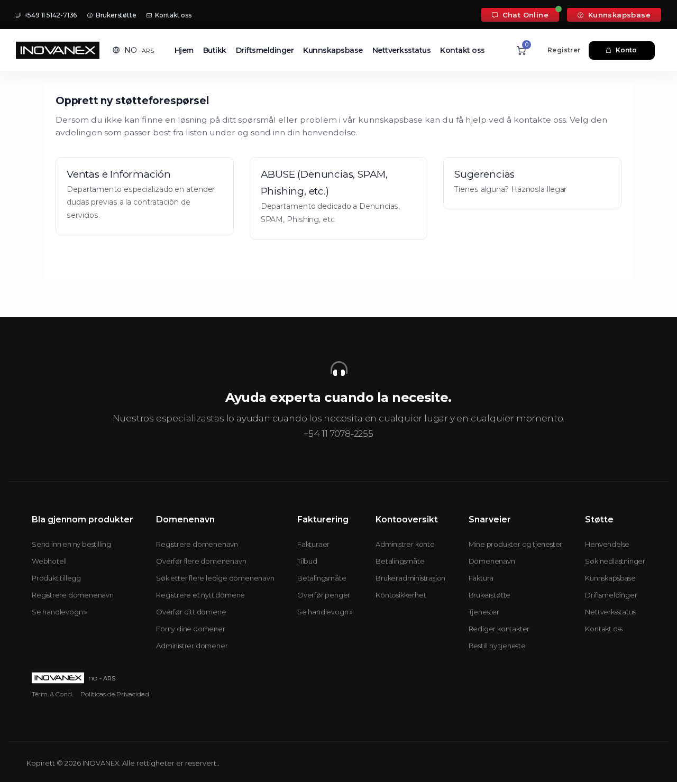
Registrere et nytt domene (200, 595)
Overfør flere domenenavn (201, 561)
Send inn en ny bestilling (71, 544)
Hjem (184, 50)
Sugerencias (484, 174)
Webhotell (49, 561)
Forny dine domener (190, 628)
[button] (133, 50)
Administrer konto (405, 544)
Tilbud (307, 561)
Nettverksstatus (401, 50)
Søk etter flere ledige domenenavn (215, 578)
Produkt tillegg (56, 578)
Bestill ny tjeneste (497, 645)
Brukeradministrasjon (410, 578)
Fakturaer (313, 544)
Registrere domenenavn (73, 595)
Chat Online (524, 15)
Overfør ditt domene (191, 612)
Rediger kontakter (499, 628)
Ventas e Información (119, 174)
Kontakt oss (172, 15)
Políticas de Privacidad (114, 694)
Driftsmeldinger (265, 50)
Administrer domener (191, 645)
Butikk (214, 50)
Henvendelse (607, 544)
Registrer (563, 50)
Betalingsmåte (321, 578)
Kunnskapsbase (618, 15)
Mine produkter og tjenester (516, 544)
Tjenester (484, 612)
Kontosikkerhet (401, 595)
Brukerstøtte (115, 15)
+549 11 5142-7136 (50, 15)
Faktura (481, 578)
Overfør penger (323, 595)
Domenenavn (492, 561)
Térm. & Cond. (52, 694)
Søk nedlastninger (615, 561)
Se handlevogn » (59, 612)
